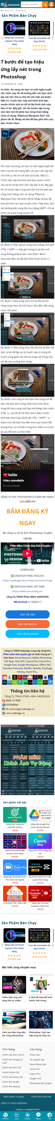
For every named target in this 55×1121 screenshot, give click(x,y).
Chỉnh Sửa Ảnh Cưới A (13, 1054)
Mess (38, 1118)
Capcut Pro (32, 661)
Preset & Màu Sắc (10, 1072)
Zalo (17, 1118)
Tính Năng (8, 1049)
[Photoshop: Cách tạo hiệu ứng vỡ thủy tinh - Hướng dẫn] (41, 1020)
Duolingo (47, 668)
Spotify (37, 668)
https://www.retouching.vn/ (27, 591)
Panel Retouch (23, 657)
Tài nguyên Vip (37, 1059)
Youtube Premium (13, 668)
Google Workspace (28, 664)
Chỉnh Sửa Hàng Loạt (12, 1077)
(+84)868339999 (31, 1109)
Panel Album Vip (38, 1064)
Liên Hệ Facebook (27, 633)
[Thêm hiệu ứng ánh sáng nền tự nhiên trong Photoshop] (14, 985)
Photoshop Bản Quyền (41, 1083)
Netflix (28, 668)
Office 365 (44, 664)
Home (27, 1118)
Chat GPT (20, 661)
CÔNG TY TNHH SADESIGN (14, 1103)
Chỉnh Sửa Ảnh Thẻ (11, 1067)
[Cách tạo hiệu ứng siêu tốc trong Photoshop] (14, 1020)
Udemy (21, 671)
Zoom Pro (31, 671)
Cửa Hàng (36, 1049)
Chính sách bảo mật (41, 1096)
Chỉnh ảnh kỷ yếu (10, 1081)
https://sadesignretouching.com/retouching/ (27, 580)
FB (49, 1118)
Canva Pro (44, 661)
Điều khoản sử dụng (14, 1096)
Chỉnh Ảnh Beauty (11, 1086)
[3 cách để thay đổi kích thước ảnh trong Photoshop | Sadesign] (41, 985)
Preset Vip (35, 1054)
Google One (10, 664)
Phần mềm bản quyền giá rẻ (18, 654)
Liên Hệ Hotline (27, 624)
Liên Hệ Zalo (27, 614)
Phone (5, 1118)
